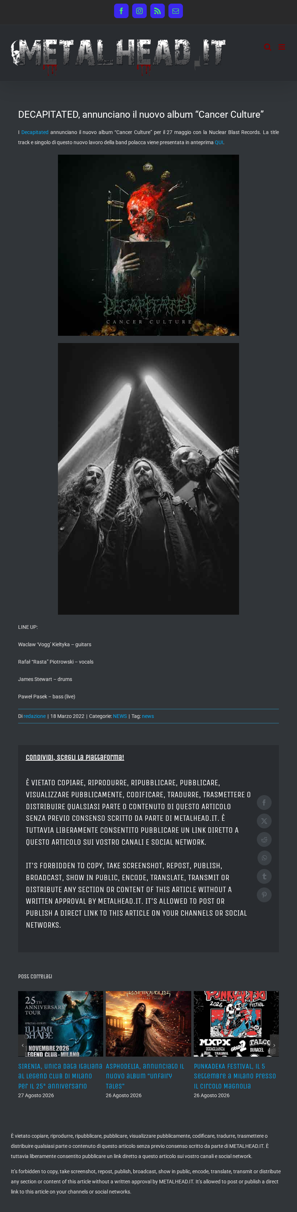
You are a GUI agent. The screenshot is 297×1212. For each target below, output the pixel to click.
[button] (22, 1054)
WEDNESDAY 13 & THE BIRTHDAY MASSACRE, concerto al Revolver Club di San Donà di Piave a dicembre (78, 1086)
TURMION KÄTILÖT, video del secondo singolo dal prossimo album (165, 1076)
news (148, 716)
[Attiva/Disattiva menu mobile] (282, 47)
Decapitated (35, 132)
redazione (35, 716)
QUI (219, 142)
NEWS (120, 716)
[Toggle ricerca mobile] (267, 47)
